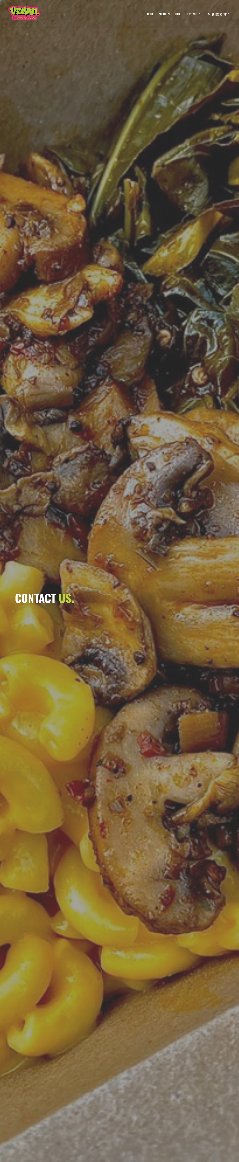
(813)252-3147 (220, 14)
